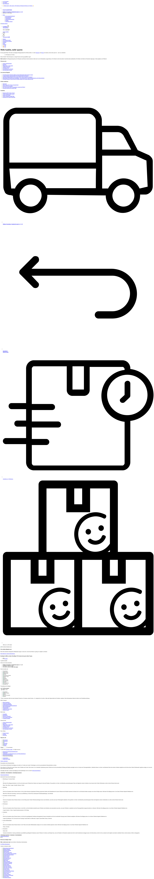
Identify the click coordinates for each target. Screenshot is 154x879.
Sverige (8, 869)
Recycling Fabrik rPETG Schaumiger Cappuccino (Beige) (14, 87)
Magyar (8, 861)
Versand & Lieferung (7, 703)
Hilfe (4, 15)
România (9, 877)
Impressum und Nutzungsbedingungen (10, 751)
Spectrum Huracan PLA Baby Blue (9, 88)
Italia (7, 860)
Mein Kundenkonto (6, 706)
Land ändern (10, 747)
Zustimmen (3, 772)
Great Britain (11, 870)
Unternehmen (5, 757)
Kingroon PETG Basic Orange (9, 92)
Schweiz (9, 872)
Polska (8, 864)
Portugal (8, 865)
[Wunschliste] (4, 33)
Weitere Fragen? (6, 709)
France (8, 856)
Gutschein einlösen (6, 718)
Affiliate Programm (6, 66)
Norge (7, 876)
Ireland (8, 859)
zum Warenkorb (6, 3)
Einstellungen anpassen (17, 772)
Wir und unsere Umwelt (7, 70)
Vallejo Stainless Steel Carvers (8, 94)
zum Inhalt (5, 2)
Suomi (8, 868)
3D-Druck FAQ (6, 67)
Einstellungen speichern (5, 835)
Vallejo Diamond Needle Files (8, 96)
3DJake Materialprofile (7, 63)
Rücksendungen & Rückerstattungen (10, 705)
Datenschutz (5, 752)
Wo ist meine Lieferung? (7, 717)
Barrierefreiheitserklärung (8, 754)
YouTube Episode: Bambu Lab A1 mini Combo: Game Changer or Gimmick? (18, 76)
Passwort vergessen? (7, 716)
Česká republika (13, 853)
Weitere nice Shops (6, 759)
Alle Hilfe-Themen (9, 21)
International (11, 848)
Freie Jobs (5, 735)
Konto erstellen (6, 31)
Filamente (37, 52)
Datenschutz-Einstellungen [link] (8, 755)
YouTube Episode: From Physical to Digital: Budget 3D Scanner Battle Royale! (18, 79)
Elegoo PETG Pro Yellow (8, 86)
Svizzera (9, 874)
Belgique (9, 850)
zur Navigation (6, 1)
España (8, 855)
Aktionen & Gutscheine (7, 708)
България (10, 852)
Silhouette (5, 83)
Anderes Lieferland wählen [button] (5, 846)
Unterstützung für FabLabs (8, 68)
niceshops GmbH (9, 749)
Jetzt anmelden (5, 27)
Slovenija (9, 866)
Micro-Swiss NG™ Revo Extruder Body (11, 84)
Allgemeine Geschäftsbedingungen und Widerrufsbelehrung (14, 753)
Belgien (8, 849)
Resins (42, 52)
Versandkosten (8, 18)
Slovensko (10, 867)
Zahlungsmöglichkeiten (9, 19)
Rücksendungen (8, 17)
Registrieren (5, 715)
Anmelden (5, 714)
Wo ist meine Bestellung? (10, 16)
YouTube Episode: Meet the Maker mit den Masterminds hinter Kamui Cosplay (18, 74)
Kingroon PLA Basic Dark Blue (9, 97)
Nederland (10, 862)
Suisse (7, 873)
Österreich (10, 863)
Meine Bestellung (6, 702)
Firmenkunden (5, 707)
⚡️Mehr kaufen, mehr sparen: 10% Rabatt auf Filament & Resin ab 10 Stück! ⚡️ (18, 5)
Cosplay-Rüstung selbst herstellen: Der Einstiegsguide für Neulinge (15, 75)
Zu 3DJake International (5, 844)
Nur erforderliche (9, 772)
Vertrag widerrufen (4, 761)
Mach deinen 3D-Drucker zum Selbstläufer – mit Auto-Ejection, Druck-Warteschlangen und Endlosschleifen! (23, 78)
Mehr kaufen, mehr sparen (8, 65)
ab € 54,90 (13, 11)
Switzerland (11, 875)
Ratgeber (4, 64)
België (8, 851)
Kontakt (6, 20)
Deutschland (11, 854)
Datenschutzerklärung (36, 770)
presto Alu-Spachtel (6, 95)
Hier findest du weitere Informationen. (7, 653)
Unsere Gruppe (6, 733)
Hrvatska (9, 857)
